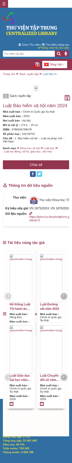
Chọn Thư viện (31, 44)
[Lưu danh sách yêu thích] (67, 98)
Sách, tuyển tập (28, 74)
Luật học (49, 148)
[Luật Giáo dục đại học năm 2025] (21, 349)
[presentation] (8, 296)
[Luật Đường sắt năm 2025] (51, 278)
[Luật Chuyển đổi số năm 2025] (51, 349)
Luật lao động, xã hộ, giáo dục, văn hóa (28, 151)
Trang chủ (9, 74)
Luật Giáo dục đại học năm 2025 (20, 380)
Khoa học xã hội (30, 148)
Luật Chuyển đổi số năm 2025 (49, 380)
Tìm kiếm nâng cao (57, 44)
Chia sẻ (36, 165)
